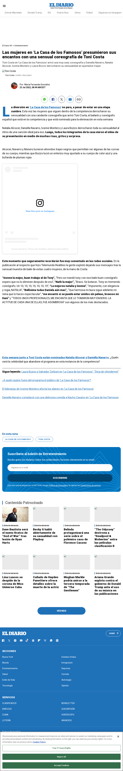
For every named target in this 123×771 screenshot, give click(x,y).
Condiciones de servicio (91, 485)
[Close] (118, 736)
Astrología (66, 680)
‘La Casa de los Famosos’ (45, 107)
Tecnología (7, 685)
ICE (49, 12)
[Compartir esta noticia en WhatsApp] (44, 99)
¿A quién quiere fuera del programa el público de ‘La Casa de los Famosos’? (46, 380)
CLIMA (5, 714)
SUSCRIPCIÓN (68, 709)
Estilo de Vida (8, 680)
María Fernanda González (37, 84)
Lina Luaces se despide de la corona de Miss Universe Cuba (12, 582)
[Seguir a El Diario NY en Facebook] (3, 641)
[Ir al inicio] (14, 633)
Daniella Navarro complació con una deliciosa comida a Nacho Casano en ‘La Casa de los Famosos (60, 397)
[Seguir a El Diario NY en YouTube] (21, 641)
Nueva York (7, 657)
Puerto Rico (63, 12)
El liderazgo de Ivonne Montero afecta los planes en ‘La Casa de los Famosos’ (48, 388)
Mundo (5, 662)
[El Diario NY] (61, 6)
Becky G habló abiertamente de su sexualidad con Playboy (45, 534)
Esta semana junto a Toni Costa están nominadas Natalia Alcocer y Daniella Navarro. (56, 357)
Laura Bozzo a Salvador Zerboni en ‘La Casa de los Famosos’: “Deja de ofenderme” (70, 371)
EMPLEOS (7, 709)
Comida (65, 674)
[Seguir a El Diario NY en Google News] (33, 641)
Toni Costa (44, 439)
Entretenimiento (21, 45)
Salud (5, 674)
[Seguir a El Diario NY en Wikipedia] (45, 641)
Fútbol (89, 12)
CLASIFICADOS (9, 703)
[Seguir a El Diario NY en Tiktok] (27, 641)
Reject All (61, 757)
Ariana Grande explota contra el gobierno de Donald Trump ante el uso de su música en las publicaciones (107, 585)
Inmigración (67, 662)
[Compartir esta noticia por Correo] (70, 99)
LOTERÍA (6, 720)
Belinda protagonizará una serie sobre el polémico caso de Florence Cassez (76, 536)
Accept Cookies (61, 765)
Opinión (65, 685)
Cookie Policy (39, 742)
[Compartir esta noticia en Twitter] (61, 99)
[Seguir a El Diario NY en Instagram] (15, 641)
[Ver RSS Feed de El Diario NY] (57, 641)
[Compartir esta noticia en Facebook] (53, 99)
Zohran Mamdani (13, 12)
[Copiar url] (78, 99)
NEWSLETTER (68, 703)
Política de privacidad (58, 485)
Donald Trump (35, 12)
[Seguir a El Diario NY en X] (9, 641)
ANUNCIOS (67, 720)
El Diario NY (7, 45)
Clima (77, 12)
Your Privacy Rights (61, 748)
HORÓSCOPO (68, 714)
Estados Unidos (69, 657)
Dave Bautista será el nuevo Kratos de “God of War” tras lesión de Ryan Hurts (15, 536)
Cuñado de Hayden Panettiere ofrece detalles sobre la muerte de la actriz (46, 582)
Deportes (66, 668)
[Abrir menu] (4, 6)
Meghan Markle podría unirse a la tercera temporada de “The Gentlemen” (77, 583)
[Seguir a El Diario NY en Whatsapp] (51, 641)
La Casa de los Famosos (18, 439)
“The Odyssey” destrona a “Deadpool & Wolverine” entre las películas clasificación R (105, 538)
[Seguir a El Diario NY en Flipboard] (39, 641)
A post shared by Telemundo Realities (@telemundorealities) (40, 249)
